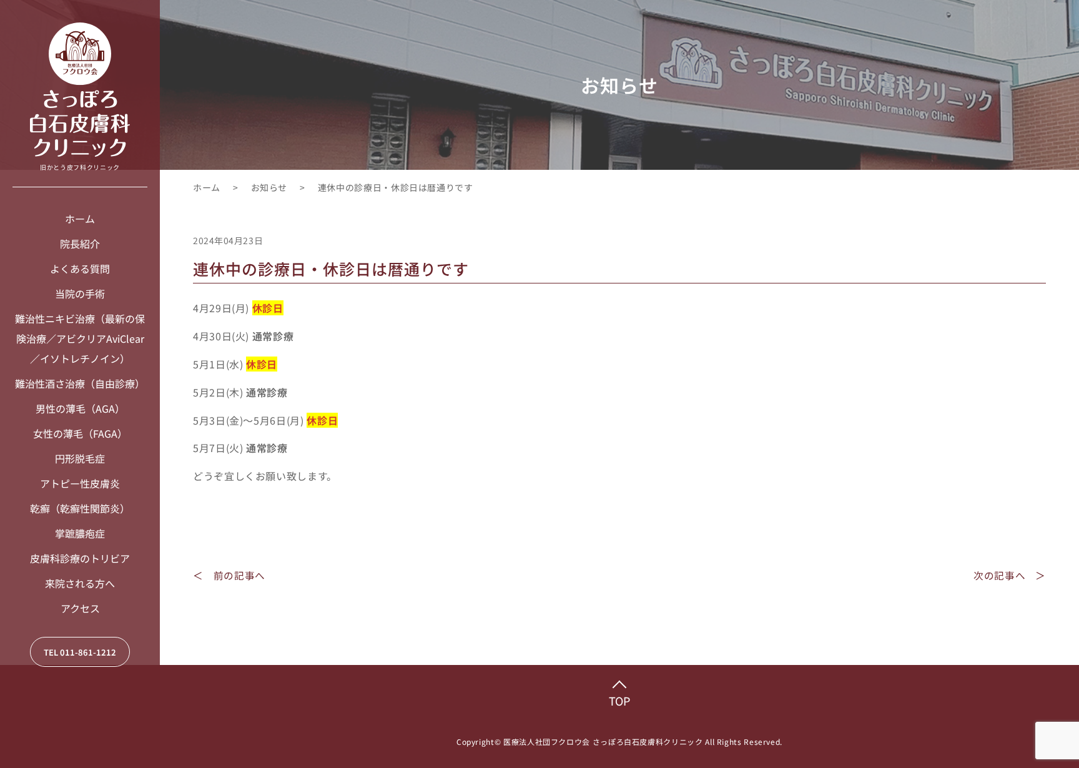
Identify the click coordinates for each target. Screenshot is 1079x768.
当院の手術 (80, 293)
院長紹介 (80, 243)
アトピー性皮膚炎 (80, 483)
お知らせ (269, 187)
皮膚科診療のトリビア (80, 558)
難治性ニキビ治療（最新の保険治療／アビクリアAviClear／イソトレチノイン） (80, 338)
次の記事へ (999, 575)
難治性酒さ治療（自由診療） (80, 383)
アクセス (80, 608)
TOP (619, 700)
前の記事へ (239, 575)
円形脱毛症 (80, 458)
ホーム (80, 218)
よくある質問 (80, 268)
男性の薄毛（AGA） (80, 408)
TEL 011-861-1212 (80, 652)
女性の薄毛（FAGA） (80, 433)
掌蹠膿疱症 (80, 533)
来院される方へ (80, 583)
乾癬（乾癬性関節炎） (80, 508)
